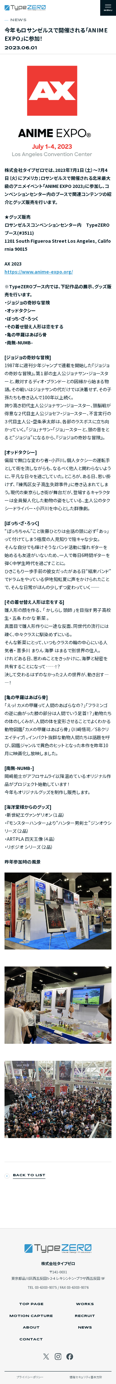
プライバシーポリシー (30, 1377)
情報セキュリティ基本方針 (86, 1377)
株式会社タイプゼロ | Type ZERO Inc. (25, 8)
